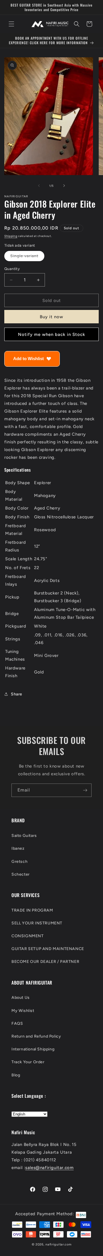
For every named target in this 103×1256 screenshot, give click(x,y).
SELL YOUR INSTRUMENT (36, 923)
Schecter (20, 874)
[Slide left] (39, 185)
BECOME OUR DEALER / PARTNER (45, 961)
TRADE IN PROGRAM (32, 910)
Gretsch (19, 861)
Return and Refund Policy (36, 1036)
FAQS (17, 1023)
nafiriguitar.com (58, 1244)
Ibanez (18, 848)
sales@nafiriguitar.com (49, 1167)
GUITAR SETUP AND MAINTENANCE (47, 948)
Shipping (10, 236)
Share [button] (16, 694)
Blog (15, 1075)
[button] (11, 24)
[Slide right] (64, 185)
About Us (20, 997)
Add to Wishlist (28, 358)
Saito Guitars (24, 835)
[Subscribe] (85, 790)
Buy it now (51, 316)
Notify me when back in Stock (51, 334)
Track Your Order (28, 1062)
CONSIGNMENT (27, 936)
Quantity (12, 269)
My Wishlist (22, 1010)
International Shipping (32, 1049)
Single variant (27, 257)
